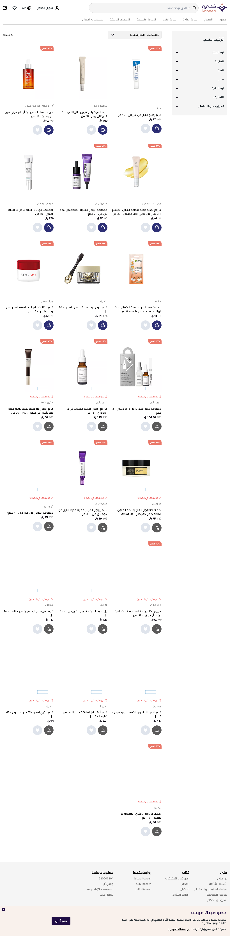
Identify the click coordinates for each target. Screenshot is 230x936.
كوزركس (157, 503)
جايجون (103, 301)
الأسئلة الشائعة (218, 884)
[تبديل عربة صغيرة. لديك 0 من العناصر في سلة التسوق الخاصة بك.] (5, 8)
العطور (223, 19)
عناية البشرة (190, 19)
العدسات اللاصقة (120, 19)
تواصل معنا (106, 894)
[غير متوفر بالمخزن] (157, 427)
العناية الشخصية (146, 19)
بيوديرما (103, 604)
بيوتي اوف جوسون (152, 203)
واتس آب (107, 884)
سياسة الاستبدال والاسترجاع (210, 889)
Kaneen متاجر (143, 889)
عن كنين (222, 878)
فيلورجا (103, 706)
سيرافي (158, 108)
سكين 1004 (47, 402)
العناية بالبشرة (180, 894)
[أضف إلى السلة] (157, 128)
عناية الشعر (169, 19)
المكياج (208, 19)
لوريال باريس (47, 301)
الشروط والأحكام (217, 900)
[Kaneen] (213, 8)
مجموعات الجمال (92, 19)
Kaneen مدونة (142, 878)
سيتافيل (49, 604)
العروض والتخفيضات (177, 878)
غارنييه (158, 301)
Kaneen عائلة (143, 884)
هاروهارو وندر (100, 105)
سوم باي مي (100, 203)
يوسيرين (157, 706)
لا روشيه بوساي (45, 203)
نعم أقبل (61, 921)
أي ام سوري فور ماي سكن (39, 105)
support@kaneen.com (100, 889)
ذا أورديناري (156, 402)
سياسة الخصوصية (179, 929)
